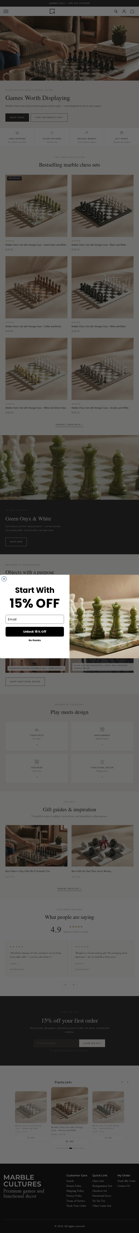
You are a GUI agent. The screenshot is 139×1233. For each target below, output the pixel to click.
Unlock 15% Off (34, 631)
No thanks (35, 640)
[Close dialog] (4, 578)
